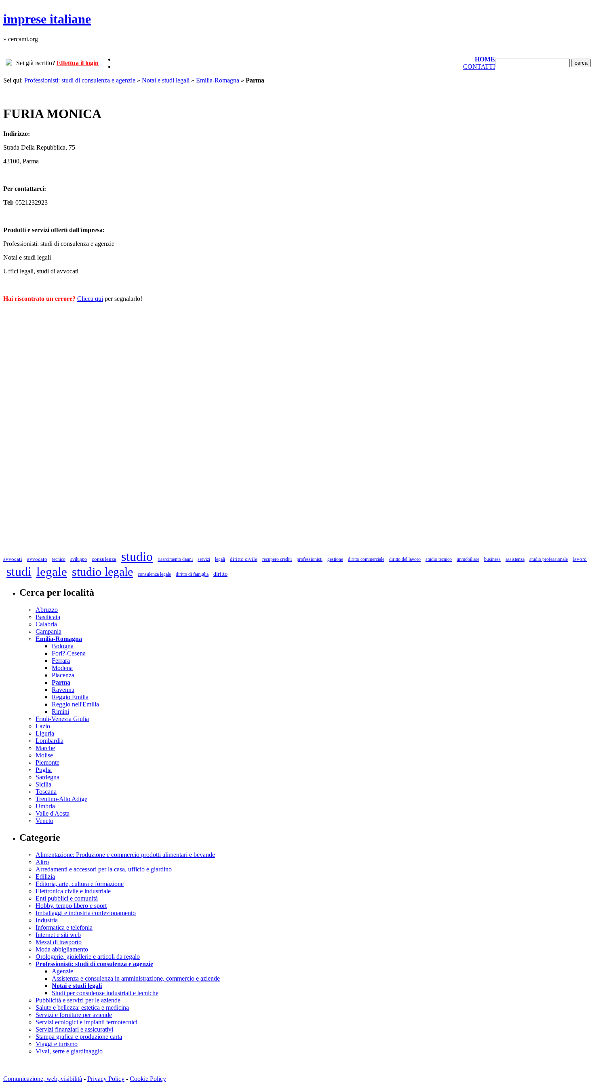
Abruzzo (47, 609)
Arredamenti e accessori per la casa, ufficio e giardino (104, 869)
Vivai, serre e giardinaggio (69, 1051)
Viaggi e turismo (57, 1043)
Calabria (46, 624)
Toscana (46, 791)
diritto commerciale (366, 559)
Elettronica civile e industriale (73, 891)
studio (137, 556)
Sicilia (43, 784)
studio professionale (548, 559)
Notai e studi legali (166, 80)
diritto (220, 574)
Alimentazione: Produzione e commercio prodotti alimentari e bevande (125, 854)
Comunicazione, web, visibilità (42, 1078)
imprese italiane (47, 19)
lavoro (580, 559)
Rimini (60, 711)
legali (220, 559)
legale (51, 572)
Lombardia (49, 740)
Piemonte (47, 762)
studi (19, 571)
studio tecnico (438, 559)
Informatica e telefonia (64, 927)
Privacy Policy (105, 1078)
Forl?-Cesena (69, 653)
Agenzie (62, 971)
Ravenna (63, 689)
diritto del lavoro (405, 559)
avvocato (37, 559)
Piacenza (63, 675)
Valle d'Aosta (53, 813)
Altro (42, 862)
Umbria (45, 806)
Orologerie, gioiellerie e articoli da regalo (88, 956)
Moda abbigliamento (62, 949)
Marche (45, 747)
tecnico (58, 559)
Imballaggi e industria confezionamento (86, 912)
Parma (61, 682)
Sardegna (47, 777)
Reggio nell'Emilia (75, 704)
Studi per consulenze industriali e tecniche (105, 993)
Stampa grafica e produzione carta (79, 1036)
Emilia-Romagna (217, 80)
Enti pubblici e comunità (67, 898)
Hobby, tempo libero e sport (71, 905)
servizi (204, 559)
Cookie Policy (148, 1078)
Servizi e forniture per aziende (74, 1014)
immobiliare (468, 559)
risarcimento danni (175, 559)
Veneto (44, 820)
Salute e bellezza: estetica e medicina (82, 1007)
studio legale (102, 571)
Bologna (63, 646)
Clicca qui (90, 298)
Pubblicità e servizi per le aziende (78, 1000)
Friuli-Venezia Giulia (62, 718)
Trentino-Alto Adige (61, 798)
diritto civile (243, 559)
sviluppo (78, 559)
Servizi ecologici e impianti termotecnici (86, 1022)
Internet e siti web (58, 934)
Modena (62, 667)
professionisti (309, 559)
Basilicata (48, 616)
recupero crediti (277, 559)
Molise (44, 755)
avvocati (12, 559)
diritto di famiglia (192, 574)
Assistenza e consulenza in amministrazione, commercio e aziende (136, 978)
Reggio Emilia (70, 697)
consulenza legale (154, 574)
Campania (48, 631)
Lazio (43, 726)
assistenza (515, 559)
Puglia (44, 769)
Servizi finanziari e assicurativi (74, 1029)
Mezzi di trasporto (59, 942)
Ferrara (61, 660)
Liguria (45, 733)
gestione (335, 559)
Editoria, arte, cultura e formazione (80, 883)
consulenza (104, 559)
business (492, 559)
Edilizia (45, 876)
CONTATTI (479, 66)
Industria (47, 920)
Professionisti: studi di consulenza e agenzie (79, 80)
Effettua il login (78, 62)
